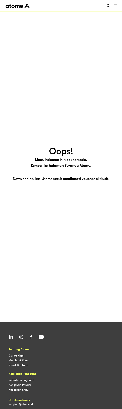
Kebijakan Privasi (20, 385)
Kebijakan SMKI (19, 389)
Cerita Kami (16, 355)
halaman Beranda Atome (69, 166)
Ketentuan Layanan (21, 380)
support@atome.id (21, 404)
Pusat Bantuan (18, 365)
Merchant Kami (18, 360)
